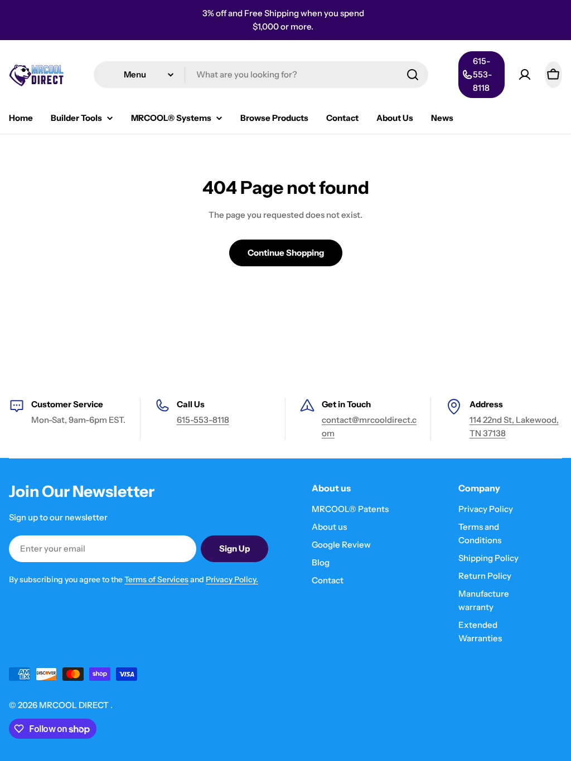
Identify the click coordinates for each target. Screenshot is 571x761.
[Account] (524, 74)
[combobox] (261, 74)
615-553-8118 (203, 419)
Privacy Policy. (232, 579)
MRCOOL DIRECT (74, 705)
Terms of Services (156, 579)
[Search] (412, 74)
